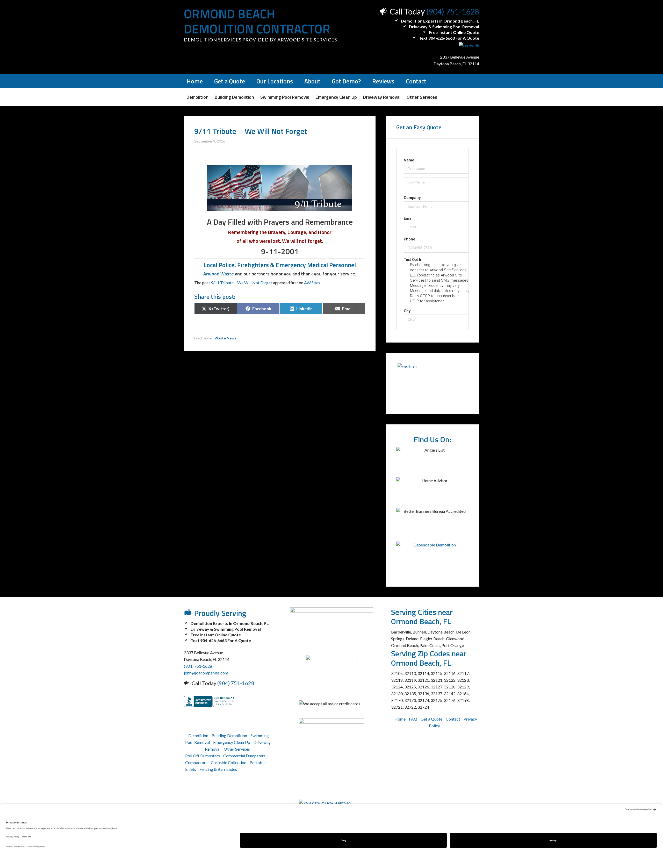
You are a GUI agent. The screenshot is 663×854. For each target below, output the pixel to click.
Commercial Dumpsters (244, 755)
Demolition (198, 735)
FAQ (413, 718)
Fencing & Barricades (218, 769)
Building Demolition (229, 735)
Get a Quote (431, 718)
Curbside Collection (228, 762)
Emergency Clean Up (231, 742)
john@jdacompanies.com (206, 672)
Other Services (237, 748)
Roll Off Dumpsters (202, 755)
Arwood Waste (218, 273)
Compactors (196, 762)
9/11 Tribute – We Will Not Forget (241, 282)
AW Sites (312, 282)
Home (400, 718)
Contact (453, 718)
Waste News (225, 338)
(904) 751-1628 (452, 11)
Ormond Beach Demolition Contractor (257, 21)
